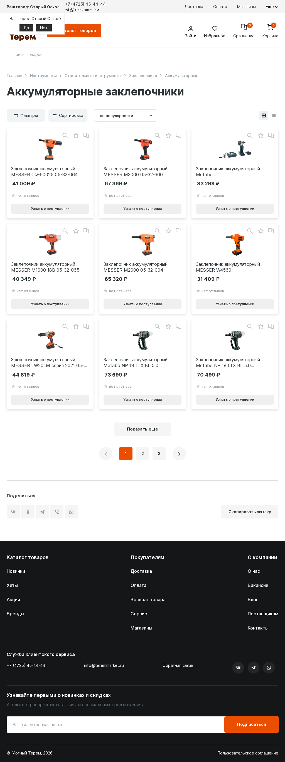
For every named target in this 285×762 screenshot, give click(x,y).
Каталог (77, 30)
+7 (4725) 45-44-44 (85, 4)
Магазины (246, 6)
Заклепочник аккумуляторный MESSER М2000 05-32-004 (136, 267)
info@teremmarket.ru (104, 665)
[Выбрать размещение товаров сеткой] (263, 115)
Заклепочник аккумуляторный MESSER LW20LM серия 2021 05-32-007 (47, 362)
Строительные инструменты (93, 75)
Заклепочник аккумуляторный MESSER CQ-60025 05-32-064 (44, 171)
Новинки (16, 571)
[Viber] (56, 511)
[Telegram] (42, 511)
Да (26, 27)
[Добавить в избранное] (76, 135)
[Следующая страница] (179, 453)
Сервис (139, 613)
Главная (14, 75)
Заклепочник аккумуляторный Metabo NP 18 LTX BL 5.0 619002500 (228, 172)
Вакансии (258, 585)
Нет (44, 27)
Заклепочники (143, 75)
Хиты (12, 585)
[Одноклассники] (28, 511)
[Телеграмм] (253, 667)
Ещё (270, 6)
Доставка (194, 6)
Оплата (220, 6)
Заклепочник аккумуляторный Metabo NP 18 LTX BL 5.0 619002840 (136, 362)
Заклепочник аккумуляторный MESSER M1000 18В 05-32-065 (45, 267)
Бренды (15, 613)
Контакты (258, 628)
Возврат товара (148, 599)
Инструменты (43, 75)
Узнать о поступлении (50, 209)
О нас (254, 571)
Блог (253, 599)
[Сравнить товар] (86, 135)
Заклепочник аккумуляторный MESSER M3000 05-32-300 (136, 171)
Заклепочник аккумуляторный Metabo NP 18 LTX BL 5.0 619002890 (228, 362)
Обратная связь (178, 665)
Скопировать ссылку (250, 511)
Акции (13, 599)
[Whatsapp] (269, 667)
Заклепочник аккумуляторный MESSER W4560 (228, 267)
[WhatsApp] (71, 511)
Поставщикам (263, 613)
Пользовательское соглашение (248, 753)
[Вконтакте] (238, 667)
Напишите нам (86, 10)
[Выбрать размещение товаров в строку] (273, 115)
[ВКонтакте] (13, 511)
